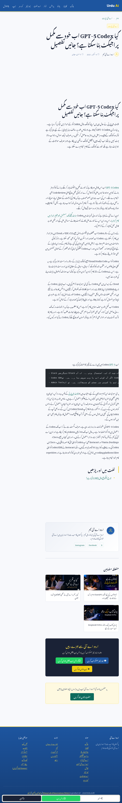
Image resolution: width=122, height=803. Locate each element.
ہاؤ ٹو (58, 5)
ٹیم (57, 747)
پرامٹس (51, 5)
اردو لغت (37, 5)
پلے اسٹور (24, 763)
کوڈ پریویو (85, 780)
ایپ (14, 5)
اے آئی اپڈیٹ (107, 18)
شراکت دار (54, 751)
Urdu (113, 6)
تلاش (5, 5)
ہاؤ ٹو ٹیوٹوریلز (84, 751)
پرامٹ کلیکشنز (84, 755)
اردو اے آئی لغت (82, 763)
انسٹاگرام (24, 751)
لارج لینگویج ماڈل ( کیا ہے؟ (98, 477)
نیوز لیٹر (28, 5)
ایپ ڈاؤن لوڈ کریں (80, 669)
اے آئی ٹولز (84, 759)
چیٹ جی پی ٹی (74, 393)
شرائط (29, 792)
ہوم (117, 18)
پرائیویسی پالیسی (37, 792)
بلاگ (72, 5)
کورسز (21, 5)
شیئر (99, 798)
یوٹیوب (25, 747)
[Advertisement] (61, 80)
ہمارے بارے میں (52, 743)
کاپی (21, 798)
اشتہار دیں (54, 755)
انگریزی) (20, 768)
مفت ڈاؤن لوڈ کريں (82, 696)
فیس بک (24, 743)
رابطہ (56, 759)
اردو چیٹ (84, 776)
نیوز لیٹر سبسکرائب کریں (95, 660)
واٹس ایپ (59, 798)
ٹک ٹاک (24, 759)
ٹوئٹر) (24, 755)
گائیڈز (65, 5)
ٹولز (45, 5)
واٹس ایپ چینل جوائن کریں (68, 660)
